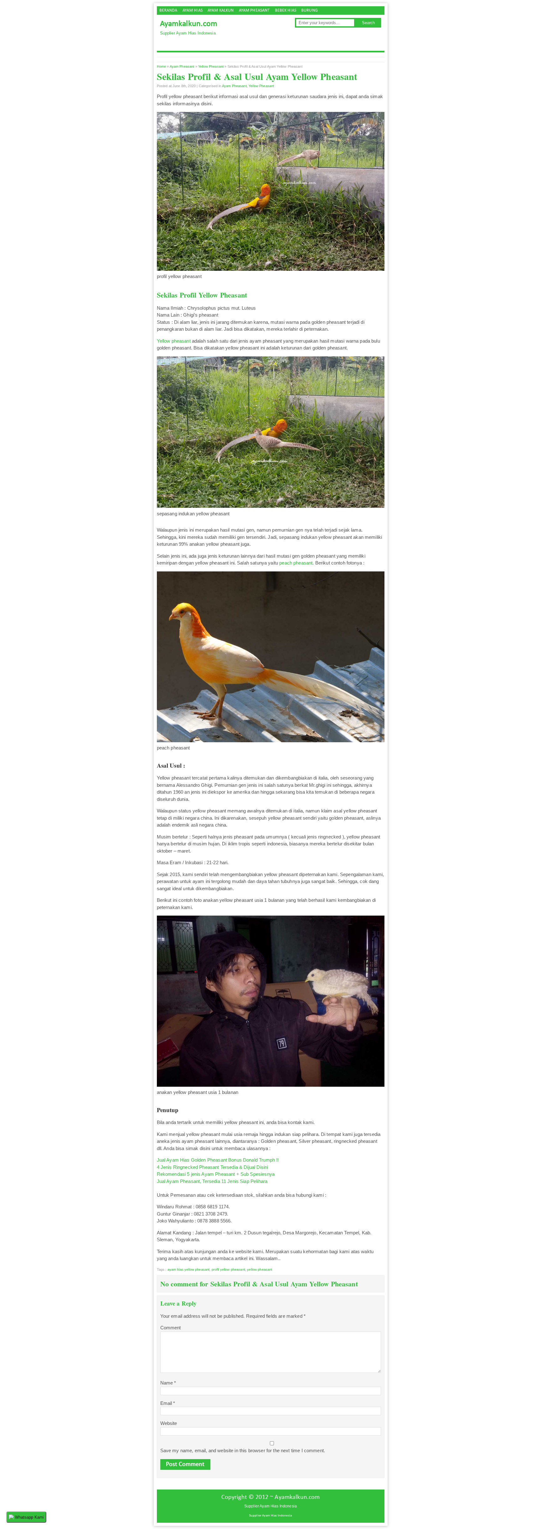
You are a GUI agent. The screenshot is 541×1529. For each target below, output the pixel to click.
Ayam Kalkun (221, 10)
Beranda (168, 10)
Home (161, 66)
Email (167, 1403)
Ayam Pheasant (254, 10)
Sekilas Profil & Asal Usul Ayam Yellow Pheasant (257, 76)
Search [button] (368, 22)
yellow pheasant (259, 1269)
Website (168, 1423)
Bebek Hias (285, 10)
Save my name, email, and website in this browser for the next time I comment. (242, 1450)
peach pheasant (295, 562)
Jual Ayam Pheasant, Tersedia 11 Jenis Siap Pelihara (212, 1181)
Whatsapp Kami (29, 1517)
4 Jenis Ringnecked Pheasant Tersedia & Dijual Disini (212, 1167)
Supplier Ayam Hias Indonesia (270, 1515)
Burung (309, 10)
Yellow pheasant (174, 341)
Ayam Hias (193, 10)
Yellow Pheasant (211, 66)
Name (168, 1382)
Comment (170, 1327)
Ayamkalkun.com (189, 24)
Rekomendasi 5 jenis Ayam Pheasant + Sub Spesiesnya (216, 1174)
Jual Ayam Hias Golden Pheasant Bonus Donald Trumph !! (218, 1160)
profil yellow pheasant (228, 1269)
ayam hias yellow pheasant (188, 1269)
